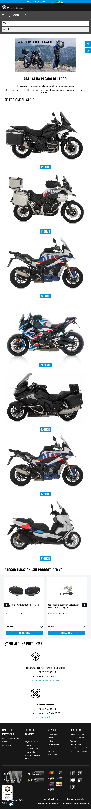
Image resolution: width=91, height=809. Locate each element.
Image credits (30, 752)
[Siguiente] (84, 605)
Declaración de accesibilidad (75, 803)
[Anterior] (6, 605)
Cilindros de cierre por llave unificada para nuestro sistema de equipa (63, 606)
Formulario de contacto (79, 748)
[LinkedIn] (79, 780)
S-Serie (45, 296)
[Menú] (3, 15)
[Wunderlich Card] (12, 777)
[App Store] (34, 773)
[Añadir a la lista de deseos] (41, 626)
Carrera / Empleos (31, 748)
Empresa (28, 745)
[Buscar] (8, 15)
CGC (59, 799)
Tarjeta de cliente (31, 742)
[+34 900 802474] (88, 44)
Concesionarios (53, 744)
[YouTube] (72, 780)
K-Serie (45, 429)
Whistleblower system (78, 751)
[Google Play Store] (34, 780)
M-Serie (45, 365)
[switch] (7, 797)
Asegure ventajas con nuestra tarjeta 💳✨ (43, 1)
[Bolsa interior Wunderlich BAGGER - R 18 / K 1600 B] (24, 590)
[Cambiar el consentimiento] (11, 804)
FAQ (49, 748)
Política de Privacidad (75, 799)
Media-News (7, 745)
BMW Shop (16, 15)
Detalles (24, 633)
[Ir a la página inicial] (13, 7)
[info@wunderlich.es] (88, 50)
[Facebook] (72, 773)
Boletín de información (10, 738)
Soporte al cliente (76, 744)
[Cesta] (89, 15)
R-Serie (45, 167)
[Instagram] (79, 773)
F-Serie (45, 231)
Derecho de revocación (47, 803)
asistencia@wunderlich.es (45, 717)
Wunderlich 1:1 (76, 741)
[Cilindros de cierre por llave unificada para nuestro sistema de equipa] (66, 590)
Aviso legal (49, 799)
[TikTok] (72, 787)
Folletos (5, 742)
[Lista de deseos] (24, 15)
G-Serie (45, 494)
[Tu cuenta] (29, 15)
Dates (27, 738)
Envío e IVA (52, 741)
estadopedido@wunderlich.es (45, 680)
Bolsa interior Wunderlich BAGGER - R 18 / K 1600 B (22, 606)
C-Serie (45, 558)
